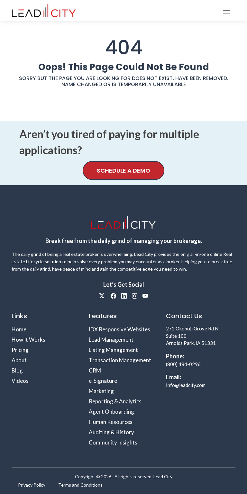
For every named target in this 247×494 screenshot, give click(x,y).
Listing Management (113, 349)
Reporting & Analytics (115, 401)
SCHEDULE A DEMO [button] (123, 170)
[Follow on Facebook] (113, 295)
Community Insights (113, 442)
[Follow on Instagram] (134, 295)
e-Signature (103, 380)
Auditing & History (111, 432)
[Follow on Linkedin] (124, 295)
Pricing (20, 349)
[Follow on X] (102, 295)
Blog (17, 370)
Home (19, 329)
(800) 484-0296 (183, 364)
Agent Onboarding (111, 411)
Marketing (101, 391)
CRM (95, 370)
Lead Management (111, 339)
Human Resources (111, 421)
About (19, 360)
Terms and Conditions (80, 485)
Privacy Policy (31, 485)
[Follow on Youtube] (145, 295)
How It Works (28, 339)
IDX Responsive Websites (119, 329)
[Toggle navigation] (226, 10)
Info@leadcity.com (186, 385)
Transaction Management (120, 360)
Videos (20, 380)
